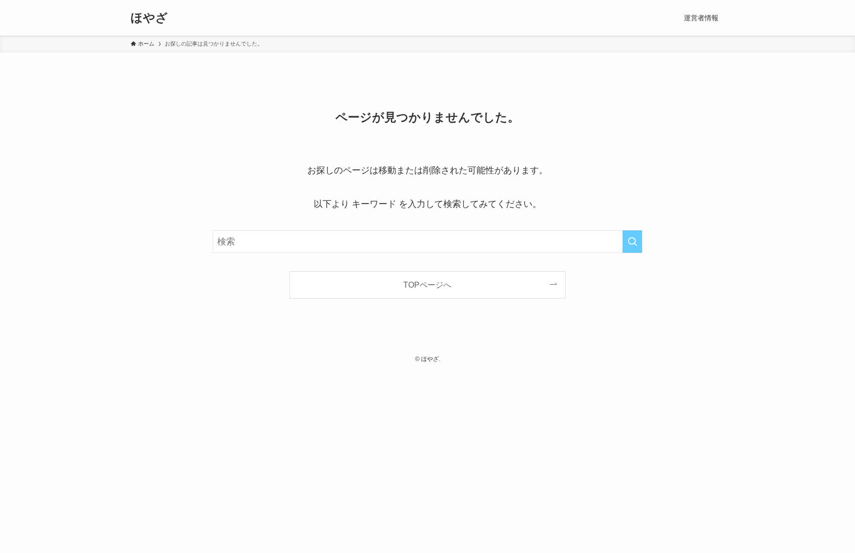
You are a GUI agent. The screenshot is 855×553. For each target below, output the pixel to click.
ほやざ (149, 18)
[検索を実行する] (632, 241)
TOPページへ (427, 284)
